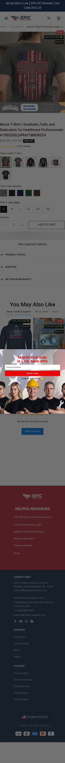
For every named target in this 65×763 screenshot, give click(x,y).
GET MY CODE (32, 373)
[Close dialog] (63, 351)
